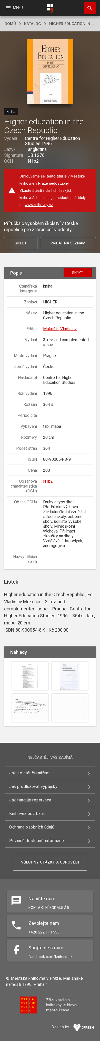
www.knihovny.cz (39, 205)
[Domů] (50, 8)
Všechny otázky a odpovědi (50, 862)
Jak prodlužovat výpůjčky (33, 786)
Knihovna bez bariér (28, 813)
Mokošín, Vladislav (60, 328)
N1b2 (48, 481)
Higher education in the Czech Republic (72, 23)
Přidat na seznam (68, 243)
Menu (14, 8)
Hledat (88, 8)
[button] (50, 72)
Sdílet (21, 243)
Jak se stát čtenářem (29, 773)
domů (10, 23)
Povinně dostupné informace (36, 840)
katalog (32, 23)
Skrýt (77, 273)
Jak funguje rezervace (30, 800)
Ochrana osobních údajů (31, 827)
